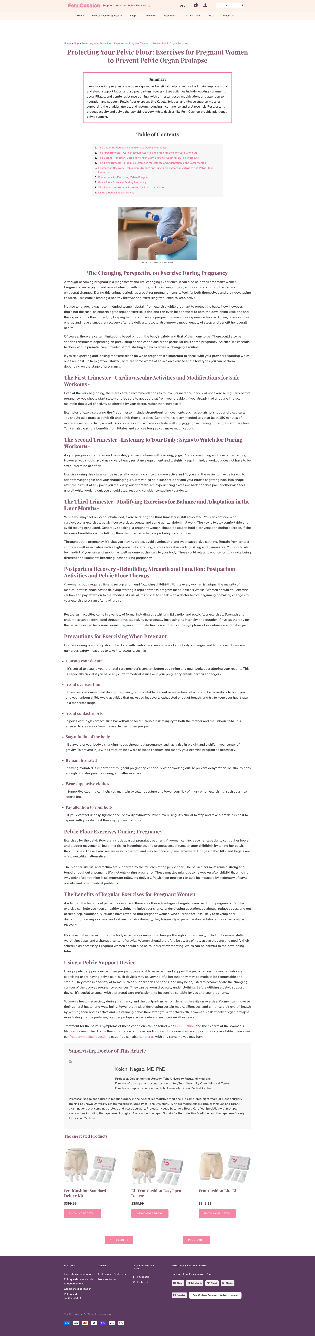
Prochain (195, 1240)
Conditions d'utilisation (77, 1289)
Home (80, 15)
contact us (146, 1036)
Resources (170, 15)
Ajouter (229, 1283)
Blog (76, 43)
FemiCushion (185, 1026)
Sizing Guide (193, 15)
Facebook (143, 1277)
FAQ (211, 15)
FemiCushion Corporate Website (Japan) (215, 1295)
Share (179, 1283)
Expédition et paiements (78, 1274)
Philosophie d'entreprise (112, 1274)
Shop (133, 15)
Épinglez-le (196, 1283)
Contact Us (228, 15)
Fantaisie (181, 1295)
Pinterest (142, 1282)
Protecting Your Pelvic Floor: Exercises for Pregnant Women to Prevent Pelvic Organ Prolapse (135, 43)
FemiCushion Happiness (105, 15)
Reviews (151, 15)
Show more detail (82, 1213)
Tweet (214, 1283)
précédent (120, 1240)
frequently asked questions (90, 1036)
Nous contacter (107, 1279)
